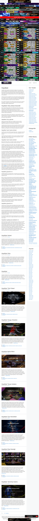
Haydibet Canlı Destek (32, 167)
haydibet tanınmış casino (16, 508)
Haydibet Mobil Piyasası (32, 114)
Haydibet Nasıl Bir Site (33, 207)
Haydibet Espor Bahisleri (32, 103)
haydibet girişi (4, 508)
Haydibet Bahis (4, 314)
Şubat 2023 (30, 287)
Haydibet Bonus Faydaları (8, 282)
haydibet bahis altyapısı (5, 443)
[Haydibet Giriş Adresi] (6, 82)
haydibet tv (31, 223)
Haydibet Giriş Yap (32, 186)
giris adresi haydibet (32, 142)
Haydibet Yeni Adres (31, 230)
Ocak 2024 (30, 273)
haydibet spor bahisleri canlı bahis (32, 221)
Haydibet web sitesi (32, 228)
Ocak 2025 (30, 258)
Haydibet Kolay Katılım (32, 112)
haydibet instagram (32, 197)
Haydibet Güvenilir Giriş (32, 113)
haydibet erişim (30, 177)
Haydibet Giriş (35, 82)
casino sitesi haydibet (31, 141)
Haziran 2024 (31, 267)
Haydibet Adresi (7, 235)
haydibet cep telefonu (31, 173)
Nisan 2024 (30, 269)
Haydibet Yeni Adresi (32, 231)
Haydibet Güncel (32, 187)
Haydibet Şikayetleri (31, 238)
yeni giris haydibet (30, 243)
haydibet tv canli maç (32, 224)
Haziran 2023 (31, 282)
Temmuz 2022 (31, 296)
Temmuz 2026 (31, 250)
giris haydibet (31, 143)
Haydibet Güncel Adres (32, 189)
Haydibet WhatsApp (32, 229)
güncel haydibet (31, 145)
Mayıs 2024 (30, 268)
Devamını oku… (12, 244)
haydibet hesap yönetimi (12, 345)
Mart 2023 (30, 286)
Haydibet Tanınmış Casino (10, 482)
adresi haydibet (31, 138)
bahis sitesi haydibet (32, 139)
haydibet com (15, 378)
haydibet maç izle (32, 203)
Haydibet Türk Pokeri (8, 288)
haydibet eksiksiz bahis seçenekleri (32, 176)
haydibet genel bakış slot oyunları (32, 178)
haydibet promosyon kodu (32, 214)
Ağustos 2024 (31, 264)
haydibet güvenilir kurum (9, 508)
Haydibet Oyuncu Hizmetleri (9, 265)
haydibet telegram (32, 222)
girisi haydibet (30, 144)
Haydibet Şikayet (32, 237)
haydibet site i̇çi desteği (31, 216)
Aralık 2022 (30, 290)
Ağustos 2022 (31, 295)
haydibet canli (32, 160)
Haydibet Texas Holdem (9, 384)
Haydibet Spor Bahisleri (33, 220)
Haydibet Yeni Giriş (31, 232)
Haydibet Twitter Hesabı (32, 227)
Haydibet (30, 82)
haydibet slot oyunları (31, 218)
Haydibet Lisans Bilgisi (32, 118)
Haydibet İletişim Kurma (32, 119)
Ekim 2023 (30, 277)
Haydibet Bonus (31, 159)
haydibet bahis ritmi (4, 378)
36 (4, 513)
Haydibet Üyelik (32, 234)
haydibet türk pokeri (14, 314)
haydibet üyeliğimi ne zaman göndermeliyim (31, 236)
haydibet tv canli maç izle (18, 345)
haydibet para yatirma (33, 209)
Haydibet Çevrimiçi (31, 233)
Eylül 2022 (30, 294)
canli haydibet (31, 140)
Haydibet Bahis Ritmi (8, 351)
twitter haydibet (31, 241)
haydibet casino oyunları (32, 169)
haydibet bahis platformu (32, 151)
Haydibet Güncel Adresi (32, 192)
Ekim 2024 (30, 262)
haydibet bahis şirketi (35, 243)
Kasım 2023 (30, 276)
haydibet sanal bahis (31, 215)
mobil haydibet (31, 240)
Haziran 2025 (31, 254)
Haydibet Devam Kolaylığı (33, 102)
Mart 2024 (30, 271)
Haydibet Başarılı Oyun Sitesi (18, 247)
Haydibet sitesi (32, 217)
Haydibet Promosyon (33, 212)
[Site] (9, 29)
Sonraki (7, 513)
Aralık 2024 (30, 259)
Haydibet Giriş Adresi (32, 183)
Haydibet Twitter (32, 226)
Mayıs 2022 (30, 299)
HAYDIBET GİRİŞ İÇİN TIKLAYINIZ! (19, 17)
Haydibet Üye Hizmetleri (9, 416)
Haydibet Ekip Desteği (8, 449)
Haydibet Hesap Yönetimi (9, 320)
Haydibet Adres (32, 146)
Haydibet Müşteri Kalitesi (33, 108)
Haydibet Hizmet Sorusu (32, 117)
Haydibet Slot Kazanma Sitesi (17, 265)
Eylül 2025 (30, 253)
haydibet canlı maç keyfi (31, 168)
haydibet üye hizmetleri (16, 443)
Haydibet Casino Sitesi (32, 171)
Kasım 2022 (30, 291)
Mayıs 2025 (30, 255)
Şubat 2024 (30, 272)
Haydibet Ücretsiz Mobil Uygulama (16, 282)
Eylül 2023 (30, 278)
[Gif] (19, 40)
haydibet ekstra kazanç (5, 345)
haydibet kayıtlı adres (9, 314)
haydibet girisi (31, 179)
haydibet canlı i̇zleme (10, 378)
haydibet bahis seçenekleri (32, 152)
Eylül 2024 (30, 263)
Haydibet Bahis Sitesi (33, 154)
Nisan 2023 (30, 285)
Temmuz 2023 (31, 281)
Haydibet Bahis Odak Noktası (10, 247)
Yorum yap (3, 248)
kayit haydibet (31, 239)
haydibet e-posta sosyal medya (32, 175)
